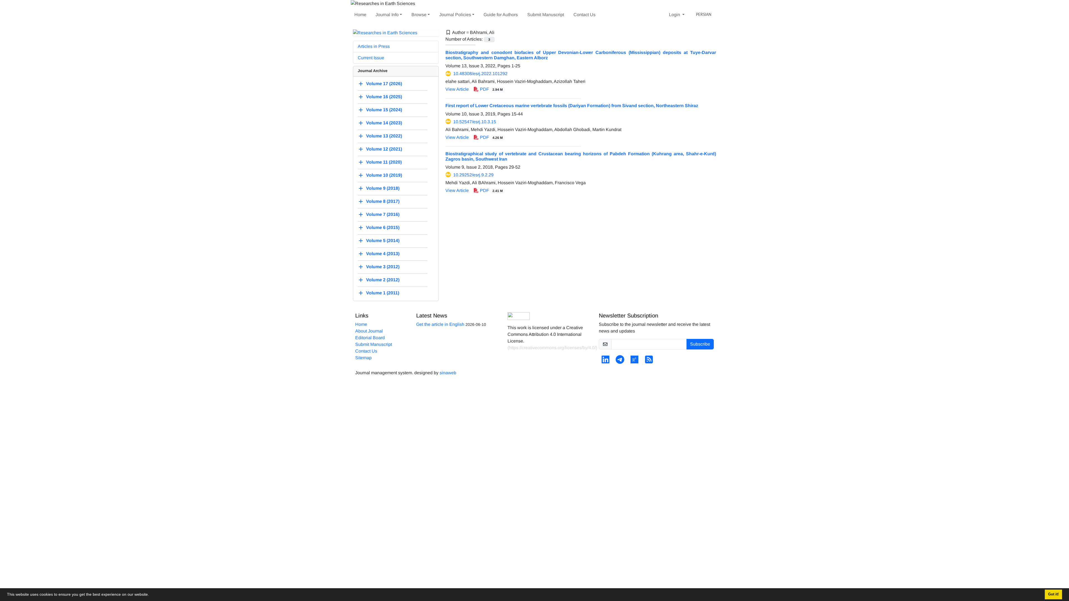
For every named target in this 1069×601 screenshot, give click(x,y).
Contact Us (584, 14)
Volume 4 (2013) (382, 254)
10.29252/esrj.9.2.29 (473, 175)
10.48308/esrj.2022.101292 (480, 73)
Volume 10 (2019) (384, 175)
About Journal (369, 331)
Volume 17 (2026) (384, 84)
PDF (491, 89)
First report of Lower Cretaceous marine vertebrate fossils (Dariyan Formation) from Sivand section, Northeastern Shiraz (571, 105)
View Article (457, 89)
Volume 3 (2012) (382, 267)
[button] (151, 595)
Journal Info (387, 14)
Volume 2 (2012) (382, 280)
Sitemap (363, 357)
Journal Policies (455, 14)
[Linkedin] (605, 361)
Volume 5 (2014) (382, 240)
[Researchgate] (634, 361)
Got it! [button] (1053, 594)
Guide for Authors (501, 14)
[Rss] (649, 361)
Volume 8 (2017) (382, 201)
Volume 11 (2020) (384, 162)
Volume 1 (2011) (382, 293)
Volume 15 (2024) (384, 110)
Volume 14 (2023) (384, 123)
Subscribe (700, 344)
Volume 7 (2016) (382, 214)
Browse (418, 14)
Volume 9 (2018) (382, 188)
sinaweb (448, 372)
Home (360, 14)
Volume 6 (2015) (382, 227)
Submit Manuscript (545, 14)
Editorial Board (370, 337)
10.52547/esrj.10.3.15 (474, 121)
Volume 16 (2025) (384, 97)
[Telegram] (620, 361)
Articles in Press (374, 46)
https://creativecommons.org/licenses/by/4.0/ (552, 347)
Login (675, 14)
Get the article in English (440, 324)
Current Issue (371, 57)
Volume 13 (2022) (384, 136)
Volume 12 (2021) (384, 149)
